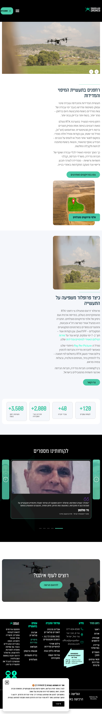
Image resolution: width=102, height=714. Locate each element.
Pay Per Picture (83, 345)
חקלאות (33, 646)
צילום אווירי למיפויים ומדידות (52, 645)
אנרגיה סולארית (33, 634)
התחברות (4, 11)
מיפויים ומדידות (33, 641)
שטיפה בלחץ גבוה (52, 651)
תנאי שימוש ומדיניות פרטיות (94, 662)
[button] (17, 11)
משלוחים (33, 659)
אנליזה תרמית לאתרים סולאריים (52, 631)
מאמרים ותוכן (95, 654)
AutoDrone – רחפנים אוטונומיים (51, 638)
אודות (96, 633)
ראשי (97, 629)
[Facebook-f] (14, 673)
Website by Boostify (93, 698)
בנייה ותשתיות (31, 655)
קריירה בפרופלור (95, 646)
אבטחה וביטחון (30, 651)
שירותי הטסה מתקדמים (54, 657)
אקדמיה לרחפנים (95, 639)
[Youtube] (8, 673)
